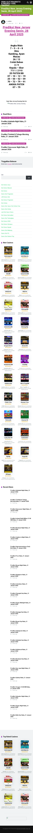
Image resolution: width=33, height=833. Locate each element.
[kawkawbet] (25, 435)
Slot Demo (4, 191)
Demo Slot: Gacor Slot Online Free (10, 206)
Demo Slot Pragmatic (7, 194)
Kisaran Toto (25, 402)
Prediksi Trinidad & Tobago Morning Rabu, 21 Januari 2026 (15, 135)
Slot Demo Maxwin (6, 188)
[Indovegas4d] (8, 254)
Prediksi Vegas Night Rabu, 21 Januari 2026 (19, 706)
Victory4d (8, 420)
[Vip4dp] (8, 454)
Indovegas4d (8, 256)
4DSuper (8, 474)
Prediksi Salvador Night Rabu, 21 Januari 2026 (20, 697)
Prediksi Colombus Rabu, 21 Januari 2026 (18, 584)
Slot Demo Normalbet (7, 215)
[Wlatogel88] (25, 307)
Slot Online (4, 203)
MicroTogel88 (25, 383)
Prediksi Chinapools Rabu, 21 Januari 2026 (19, 631)
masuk (9, 164)
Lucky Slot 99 (8, 437)
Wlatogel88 (24, 309)
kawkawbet (24, 437)
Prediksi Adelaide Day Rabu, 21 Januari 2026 (19, 640)
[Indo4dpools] (25, 254)
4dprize (25, 291)
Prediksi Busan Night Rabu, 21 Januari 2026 (19, 566)
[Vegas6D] (25, 454)
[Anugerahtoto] (8, 344)
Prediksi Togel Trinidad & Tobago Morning (20, 130)
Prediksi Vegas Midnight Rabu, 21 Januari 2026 (20, 603)
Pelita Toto (8, 402)
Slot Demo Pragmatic (7, 200)
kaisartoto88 (25, 274)
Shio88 (8, 274)
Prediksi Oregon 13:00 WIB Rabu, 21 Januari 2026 (20, 687)
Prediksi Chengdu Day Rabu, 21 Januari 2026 (19, 594)
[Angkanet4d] (8, 307)
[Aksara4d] (25, 344)
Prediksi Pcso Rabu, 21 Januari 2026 (19, 556)
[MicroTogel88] (25, 381)
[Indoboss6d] (8, 381)
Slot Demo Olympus (6, 224)
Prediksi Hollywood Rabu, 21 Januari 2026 (18, 650)
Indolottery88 (8, 327)
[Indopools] (8, 289)
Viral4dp (24, 364)
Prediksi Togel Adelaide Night (17, 117)
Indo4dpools (24, 256)
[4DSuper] (8, 472)
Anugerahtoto (8, 346)
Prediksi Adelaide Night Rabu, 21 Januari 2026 (20, 491)
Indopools (8, 291)
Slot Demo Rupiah (6, 227)
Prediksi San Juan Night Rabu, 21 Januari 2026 (20, 669)
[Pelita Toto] (8, 400)
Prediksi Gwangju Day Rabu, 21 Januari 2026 (19, 612)
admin (9, 21)
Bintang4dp (24, 327)
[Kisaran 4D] (25, 418)
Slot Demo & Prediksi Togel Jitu (23, 828)
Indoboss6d (8, 383)
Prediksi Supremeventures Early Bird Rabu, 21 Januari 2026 (20, 547)
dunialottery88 (8, 364)
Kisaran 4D (25, 420)
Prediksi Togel (6, 14)
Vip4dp (8, 456)
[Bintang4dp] (25, 325)
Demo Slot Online (6, 209)
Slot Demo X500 (5, 221)
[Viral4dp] (25, 362)
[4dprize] (25, 289)
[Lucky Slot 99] (8, 435)
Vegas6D (24, 456)
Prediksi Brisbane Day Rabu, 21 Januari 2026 (19, 659)
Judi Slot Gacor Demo (7, 212)
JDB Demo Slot (5, 197)
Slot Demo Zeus (5, 185)
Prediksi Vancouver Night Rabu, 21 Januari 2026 (20, 509)
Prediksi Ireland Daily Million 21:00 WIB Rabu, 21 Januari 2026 (20, 519)
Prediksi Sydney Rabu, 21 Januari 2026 (20, 678)
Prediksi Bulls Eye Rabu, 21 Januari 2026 (20, 715)
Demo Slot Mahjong (6, 230)
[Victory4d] (8, 418)
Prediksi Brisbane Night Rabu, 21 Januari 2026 (20, 528)
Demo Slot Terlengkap (7, 218)
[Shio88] (8, 272)
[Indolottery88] (8, 325)
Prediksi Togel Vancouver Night (18, 143)
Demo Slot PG (5, 233)
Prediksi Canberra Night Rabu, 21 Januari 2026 (20, 538)
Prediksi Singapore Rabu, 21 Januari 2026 (18, 575)
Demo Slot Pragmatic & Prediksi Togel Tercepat (11, 3)
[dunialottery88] (8, 362)
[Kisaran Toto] (25, 400)
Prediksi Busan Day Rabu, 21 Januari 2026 (18, 622)
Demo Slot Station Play (7, 236)
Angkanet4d (8, 309)
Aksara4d (25, 346)
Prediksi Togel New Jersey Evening (20, 14)
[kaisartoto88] (25, 272)
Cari (2, 175)
